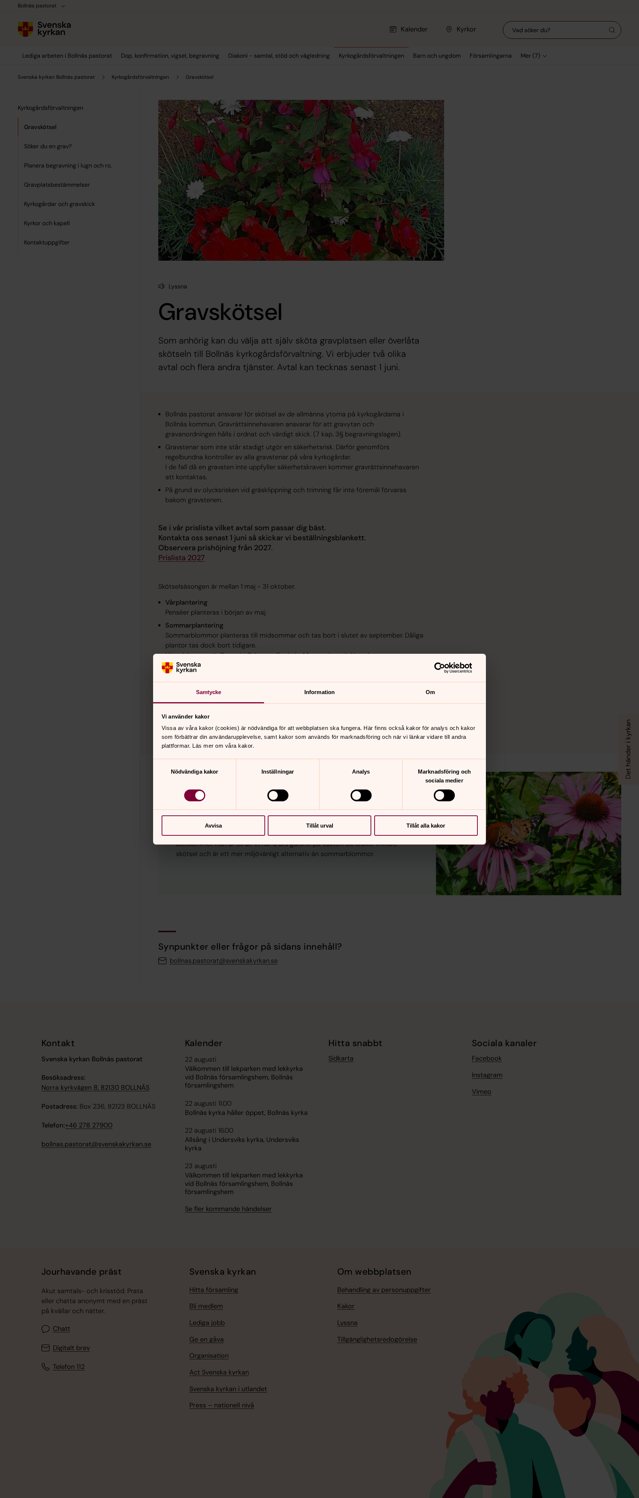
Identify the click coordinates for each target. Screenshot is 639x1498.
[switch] (277, 795)
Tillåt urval (319, 825)
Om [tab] (430, 692)
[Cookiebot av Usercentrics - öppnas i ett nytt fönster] (445, 667)
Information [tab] (319, 692)
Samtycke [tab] (209, 692)
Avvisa (213, 825)
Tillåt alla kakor (425, 825)
